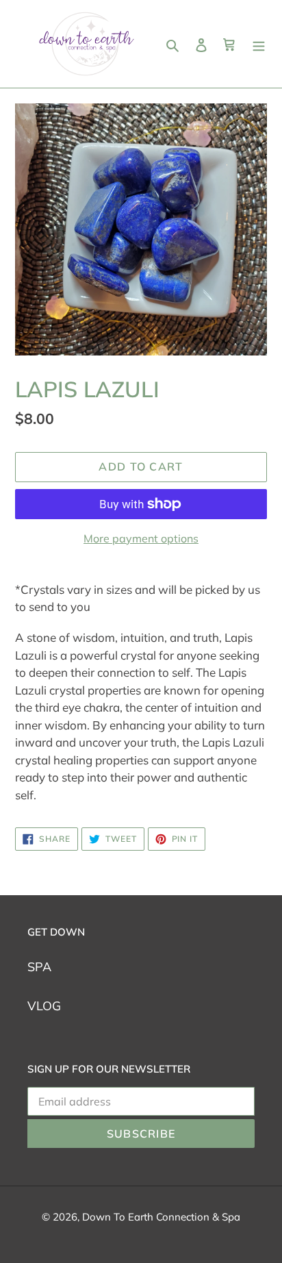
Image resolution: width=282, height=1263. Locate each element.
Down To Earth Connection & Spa (161, 1216)
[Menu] (258, 44)
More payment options (141, 538)
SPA (39, 967)
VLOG (44, 1006)
